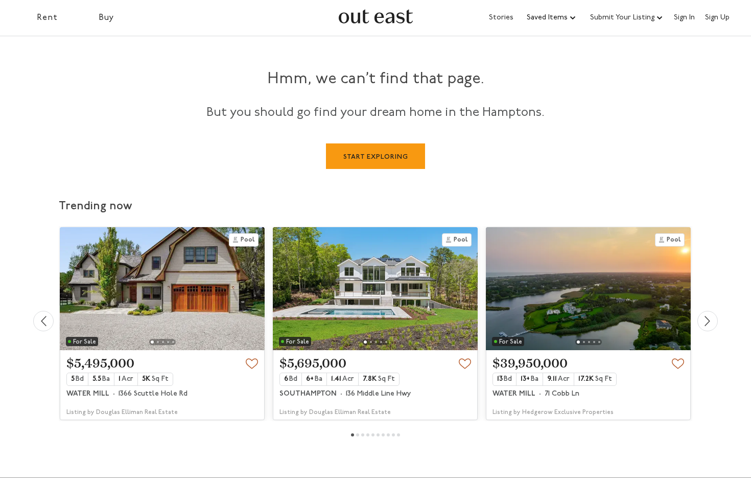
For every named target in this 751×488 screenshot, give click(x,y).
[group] (162, 323)
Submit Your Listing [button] (622, 17)
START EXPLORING (375, 157)
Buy (106, 18)
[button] (552, 18)
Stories (501, 17)
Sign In (684, 17)
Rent (47, 18)
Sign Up (717, 17)
